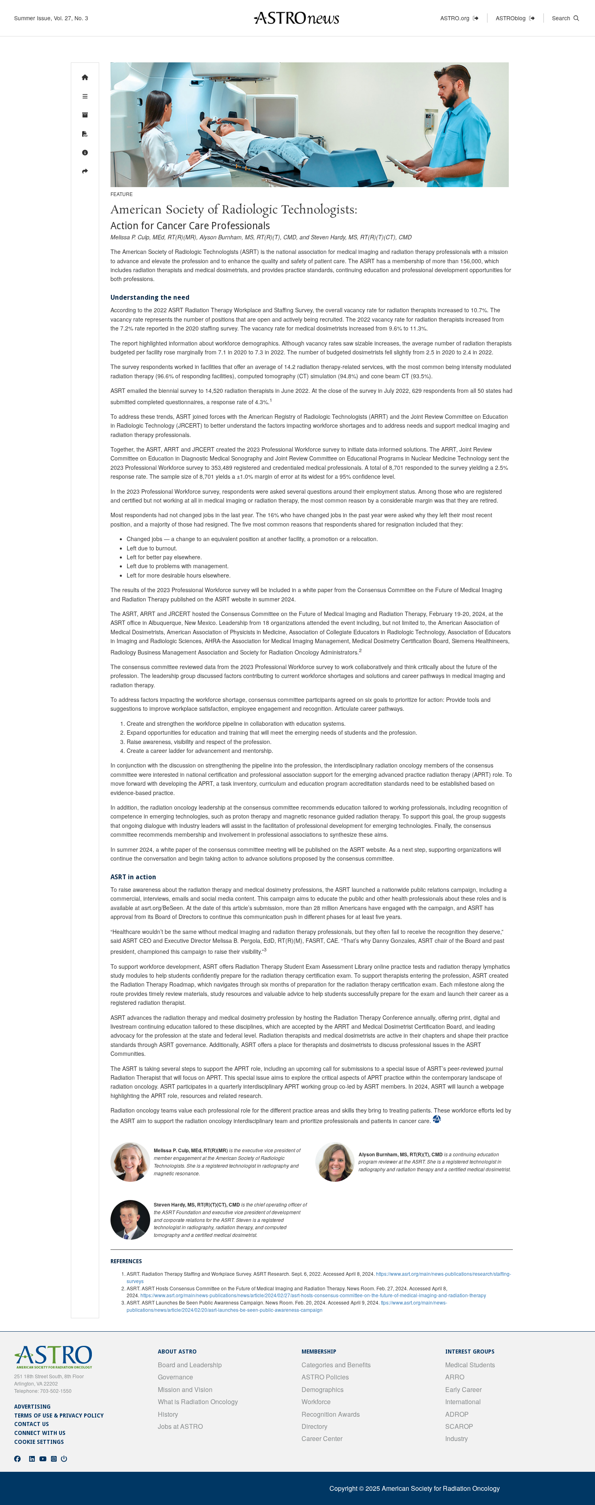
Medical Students (470, 1364)
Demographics (323, 1389)
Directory (314, 1426)
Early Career (463, 1389)
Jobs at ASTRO (180, 1426)
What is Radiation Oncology (198, 1401)
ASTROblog (512, 18)
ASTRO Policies (325, 1376)
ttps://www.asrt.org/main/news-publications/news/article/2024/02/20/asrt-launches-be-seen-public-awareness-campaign (287, 1306)
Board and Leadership (190, 1364)
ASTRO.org (456, 18)
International (463, 1401)
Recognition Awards (331, 1414)
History (168, 1414)
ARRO (454, 1376)
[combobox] (575, 20)
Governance (175, 1376)
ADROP (457, 1414)
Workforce (316, 1401)
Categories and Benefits (336, 1364)
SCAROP (459, 1426)
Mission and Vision (185, 1389)
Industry (456, 1438)
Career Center (322, 1438)
